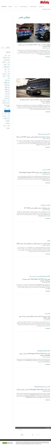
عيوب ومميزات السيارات (6, 105)
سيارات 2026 (7, 91)
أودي (5, 55)
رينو (5, 71)
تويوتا (5, 64)
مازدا (9, 115)
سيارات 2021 (7, 80)
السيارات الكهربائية (7, 59)
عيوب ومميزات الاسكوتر (6, 102)
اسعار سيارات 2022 (6, 57)
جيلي (5, 69)
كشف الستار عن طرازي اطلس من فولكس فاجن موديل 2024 (33, 243)
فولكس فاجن (7, 111)
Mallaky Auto (4, 6)
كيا (5, 113)
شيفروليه (4, 100)
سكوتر (9, 73)
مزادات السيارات (6, 118)
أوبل (9, 55)
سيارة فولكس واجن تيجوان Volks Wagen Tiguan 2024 (34, 172)
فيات (9, 113)
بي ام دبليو (4, 61)
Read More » (47, 56)
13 (32, 434)
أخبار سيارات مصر (47, 319)
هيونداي (8, 128)
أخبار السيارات (41, 6)
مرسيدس (4, 115)
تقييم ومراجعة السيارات (46, 282)
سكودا (9, 75)
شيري (9, 100)
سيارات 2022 (6, 82)
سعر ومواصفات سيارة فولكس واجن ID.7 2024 (37, 208)
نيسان (8, 125)
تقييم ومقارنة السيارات (23, 6)
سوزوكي (4, 75)
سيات (9, 78)
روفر (9, 71)
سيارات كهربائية (7, 98)
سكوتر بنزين (4, 73)
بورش (9, 61)
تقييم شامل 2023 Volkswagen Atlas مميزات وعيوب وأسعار (33, 389)
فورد (8, 108)
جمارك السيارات (6, 66)
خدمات (16, 6)
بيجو (9, 64)
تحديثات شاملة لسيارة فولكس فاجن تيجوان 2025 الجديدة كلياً (33, 137)
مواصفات (7, 120)
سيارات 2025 (7, 89)
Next (21, 434)
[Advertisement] (33, 70)
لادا (2, 113)
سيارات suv (8, 93)
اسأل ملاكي (10, 6)
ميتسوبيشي (8, 123)
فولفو (5, 108)
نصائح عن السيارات (33, 6)
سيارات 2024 (7, 87)
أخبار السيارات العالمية (46, 47)
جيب (9, 69)
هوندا (4, 125)
